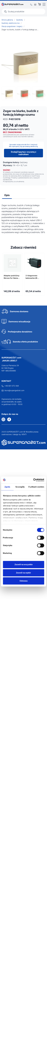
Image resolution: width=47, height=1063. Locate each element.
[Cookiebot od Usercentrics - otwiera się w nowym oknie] (33, 480)
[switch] (40, 538)
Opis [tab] (7, 195)
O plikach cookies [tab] (36, 487)
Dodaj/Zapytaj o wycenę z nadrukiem (23, 153)
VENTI (24, 434)
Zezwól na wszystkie (24, 564)
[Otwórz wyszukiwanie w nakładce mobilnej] (23, 11)
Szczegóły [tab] (20, 487)
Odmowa (23, 581)
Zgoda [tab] (7, 487)
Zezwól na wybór (23, 573)
